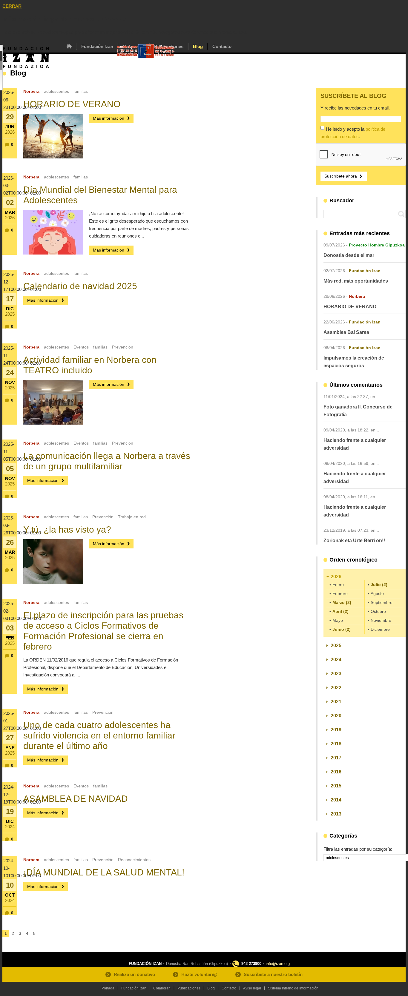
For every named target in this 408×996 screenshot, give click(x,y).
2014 (336, 799)
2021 (336, 701)
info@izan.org (278, 963)
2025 (336, 645)
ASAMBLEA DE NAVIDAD (75, 799)
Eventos (81, 347)
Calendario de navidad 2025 (80, 286)
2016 (336, 771)
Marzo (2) (341, 602)
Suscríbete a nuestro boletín (273, 974)
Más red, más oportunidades (355, 280)
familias (80, 91)
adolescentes (56, 91)
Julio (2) (379, 584)
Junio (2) (341, 629)
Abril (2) (340, 611)
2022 (336, 687)
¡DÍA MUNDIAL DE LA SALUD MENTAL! (103, 872)
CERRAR (12, 6)
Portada (69, 46)
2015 (336, 785)
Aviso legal (252, 988)
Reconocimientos (134, 860)
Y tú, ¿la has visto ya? (67, 529)
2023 (336, 673)
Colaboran (162, 988)
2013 (336, 813)
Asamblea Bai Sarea (346, 332)
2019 (336, 729)
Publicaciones (188, 988)
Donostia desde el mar (348, 255)
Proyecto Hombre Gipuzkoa (377, 245)
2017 (336, 757)
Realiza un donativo (134, 974)
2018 (336, 743)
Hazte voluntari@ (199, 974)
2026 (336, 576)
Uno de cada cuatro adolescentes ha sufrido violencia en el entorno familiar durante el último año (99, 735)
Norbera (31, 91)
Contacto (221, 46)
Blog (198, 46)
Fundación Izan (97, 46)
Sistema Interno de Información (293, 988)
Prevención (122, 347)
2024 (336, 659)
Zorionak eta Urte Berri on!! (354, 540)
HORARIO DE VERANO (71, 104)
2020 (336, 715)
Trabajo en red (132, 517)
